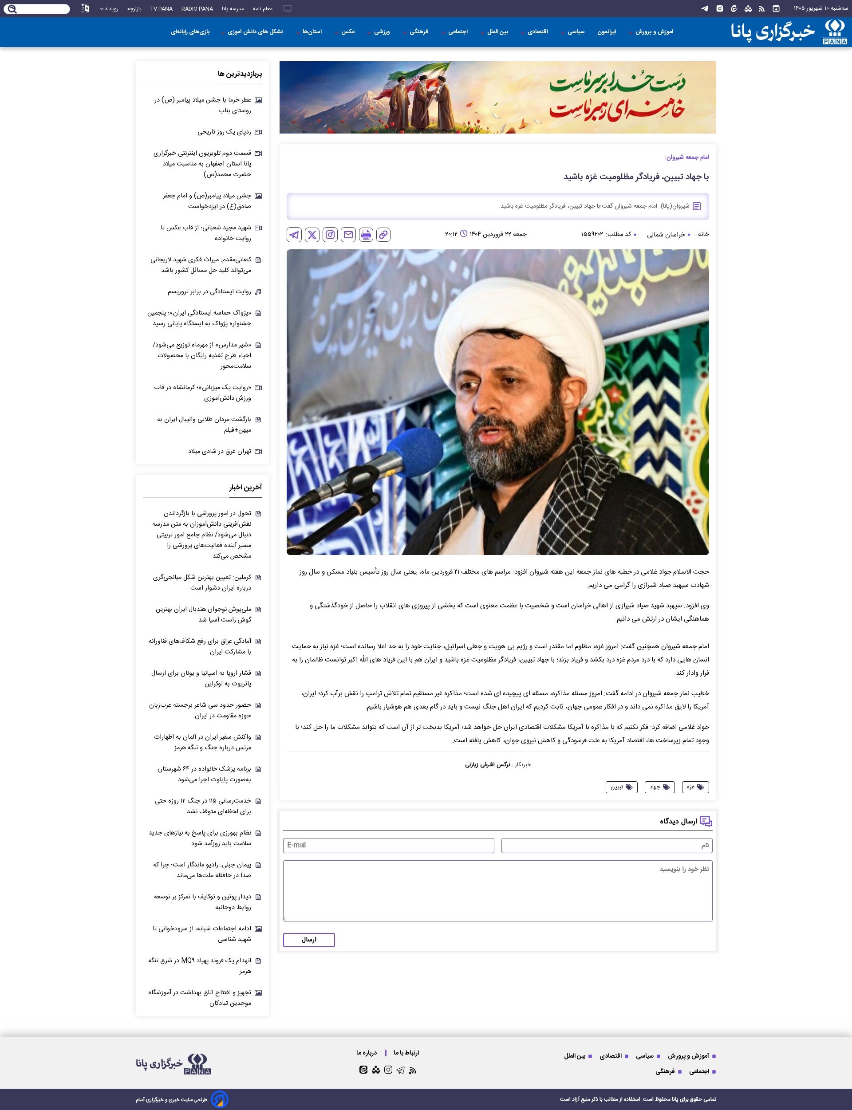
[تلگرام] (705, 8)
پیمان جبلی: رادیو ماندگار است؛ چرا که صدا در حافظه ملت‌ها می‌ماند (202, 870)
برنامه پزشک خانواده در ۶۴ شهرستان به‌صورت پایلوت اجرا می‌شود (204, 774)
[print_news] (366, 235)
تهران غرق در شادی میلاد (219, 451)
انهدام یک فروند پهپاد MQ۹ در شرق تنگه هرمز (199, 966)
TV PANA (161, 9)
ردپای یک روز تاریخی (224, 132)
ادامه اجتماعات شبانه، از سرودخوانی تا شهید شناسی (202, 934)
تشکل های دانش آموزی (256, 32)
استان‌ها (313, 32)
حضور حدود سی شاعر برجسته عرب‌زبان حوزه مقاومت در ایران (200, 710)
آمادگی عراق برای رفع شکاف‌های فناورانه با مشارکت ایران (200, 646)
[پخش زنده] (287, 8)
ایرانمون (607, 32)
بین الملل (498, 32)
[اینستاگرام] (720, 8)
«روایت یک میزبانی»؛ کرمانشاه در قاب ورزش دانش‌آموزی (202, 393)
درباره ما (367, 1053)
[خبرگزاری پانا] (789, 32)
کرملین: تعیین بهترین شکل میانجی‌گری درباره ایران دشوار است (202, 583)
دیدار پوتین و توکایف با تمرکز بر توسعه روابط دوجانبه (202, 902)
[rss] (762, 9)
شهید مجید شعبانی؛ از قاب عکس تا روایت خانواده (206, 233)
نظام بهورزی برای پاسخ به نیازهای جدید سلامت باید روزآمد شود (200, 838)
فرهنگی (420, 32)
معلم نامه (262, 9)
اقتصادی (538, 32)
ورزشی (382, 32)
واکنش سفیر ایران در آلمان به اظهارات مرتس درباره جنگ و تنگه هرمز (202, 742)
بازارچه (134, 9)
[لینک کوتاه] (383, 235)
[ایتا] (734, 8)
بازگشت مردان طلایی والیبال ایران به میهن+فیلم (204, 425)
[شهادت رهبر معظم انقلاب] (498, 97)
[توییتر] (312, 235)
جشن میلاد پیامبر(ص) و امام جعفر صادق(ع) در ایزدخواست (207, 201)
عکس (348, 32)
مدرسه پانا (233, 9)
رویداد (111, 9)
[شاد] (748, 8)
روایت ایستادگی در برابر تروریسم (209, 292)
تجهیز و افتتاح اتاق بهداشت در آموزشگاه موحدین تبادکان (199, 998)
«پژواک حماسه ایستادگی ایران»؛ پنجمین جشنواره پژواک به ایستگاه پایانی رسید (199, 318)
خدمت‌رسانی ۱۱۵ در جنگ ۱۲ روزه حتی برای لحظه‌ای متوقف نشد (203, 806)
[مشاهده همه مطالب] (776, 8)
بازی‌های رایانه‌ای (190, 32)
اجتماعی (458, 32)
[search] (12, 10)
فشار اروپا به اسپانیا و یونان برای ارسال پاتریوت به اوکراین (201, 678)
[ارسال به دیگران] (348, 234)
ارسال (309, 940)
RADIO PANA (197, 9)
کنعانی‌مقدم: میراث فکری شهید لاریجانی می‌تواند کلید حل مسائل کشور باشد (200, 265)
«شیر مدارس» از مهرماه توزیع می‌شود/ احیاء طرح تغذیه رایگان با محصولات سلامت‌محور (202, 356)
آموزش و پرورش (655, 32)
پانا (675, 1099)
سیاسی (577, 32)
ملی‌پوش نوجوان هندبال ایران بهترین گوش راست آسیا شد (203, 615)
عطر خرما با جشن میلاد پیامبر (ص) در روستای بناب (202, 105)
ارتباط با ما (407, 1053)
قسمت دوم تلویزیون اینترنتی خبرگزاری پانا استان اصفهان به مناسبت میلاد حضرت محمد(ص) (202, 164)
